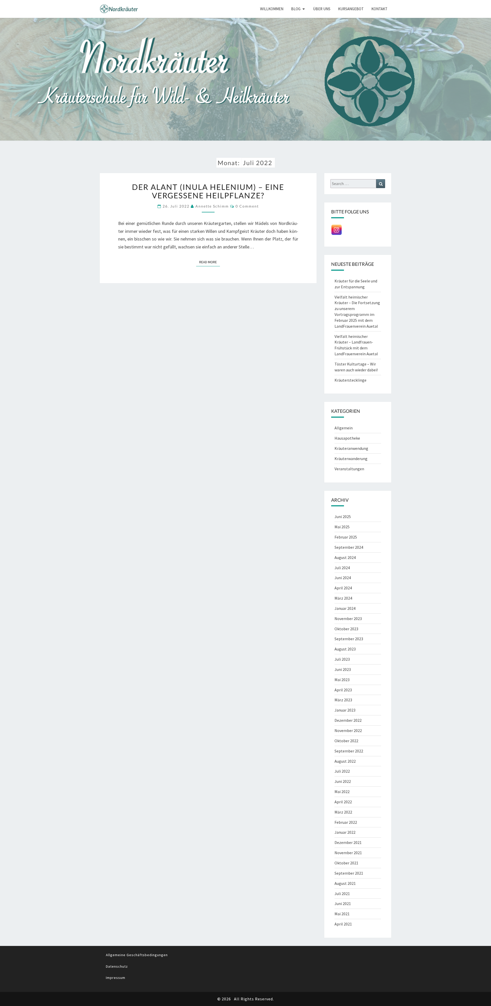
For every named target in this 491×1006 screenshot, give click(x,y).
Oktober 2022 (346, 740)
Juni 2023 (342, 669)
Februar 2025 (345, 537)
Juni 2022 (342, 781)
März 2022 (343, 812)
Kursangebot (351, 8)
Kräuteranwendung (351, 448)
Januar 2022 (344, 832)
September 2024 (348, 547)
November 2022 (348, 730)
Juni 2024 (342, 577)
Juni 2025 (342, 516)
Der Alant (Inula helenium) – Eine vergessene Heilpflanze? (208, 191)
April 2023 (343, 689)
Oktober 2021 (346, 862)
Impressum (115, 977)
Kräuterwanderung (350, 458)
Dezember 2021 (348, 842)
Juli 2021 (342, 893)
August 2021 (345, 883)
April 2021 (343, 924)
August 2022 (345, 761)
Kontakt (379, 8)
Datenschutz (117, 966)
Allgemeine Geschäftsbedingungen (137, 955)
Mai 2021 (342, 913)
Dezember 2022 (348, 720)
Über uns (321, 8)
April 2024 (343, 587)
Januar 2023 (344, 710)
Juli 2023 (342, 659)
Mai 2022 (342, 791)
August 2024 (345, 557)
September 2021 (348, 873)
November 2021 (348, 852)
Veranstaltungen (349, 468)
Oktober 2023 (346, 628)
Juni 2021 (342, 903)
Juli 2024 (342, 567)
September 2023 (348, 638)
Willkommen (271, 8)
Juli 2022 (342, 771)
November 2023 (348, 618)
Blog (295, 8)
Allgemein (343, 427)
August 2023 (345, 648)
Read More (209, 261)
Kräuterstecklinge (350, 380)
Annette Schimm (212, 206)
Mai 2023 (342, 679)
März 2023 (343, 699)
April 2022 (343, 801)
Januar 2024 (344, 608)
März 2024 (343, 598)
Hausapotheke (347, 438)
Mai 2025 (342, 526)
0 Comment (247, 206)
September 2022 (348, 750)
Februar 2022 (345, 822)
